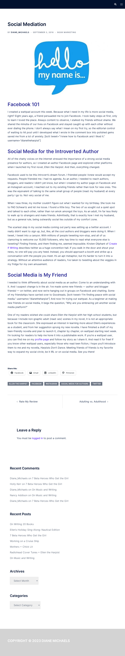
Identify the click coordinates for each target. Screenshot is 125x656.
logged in (37, 438)
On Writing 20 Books (22, 524)
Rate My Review (28, 401)
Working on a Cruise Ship (24, 541)
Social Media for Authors (74, 384)
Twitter (97, 384)
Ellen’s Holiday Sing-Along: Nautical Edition (35, 529)
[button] (115, 4)
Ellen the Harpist (18, 384)
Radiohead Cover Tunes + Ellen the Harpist (35, 552)
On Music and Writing (44, 489)
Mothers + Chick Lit (21, 546)
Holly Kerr (15, 483)
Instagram (51, 384)
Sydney (34, 653)
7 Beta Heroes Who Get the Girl (50, 478)
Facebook (37, 384)
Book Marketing (66, 32)
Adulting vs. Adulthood (92, 401)
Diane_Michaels (20, 32)
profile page (42, 339)
